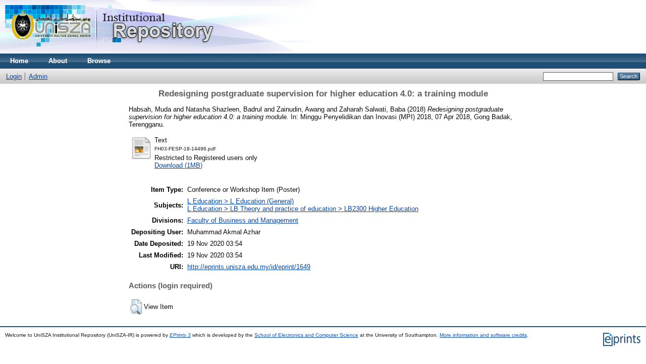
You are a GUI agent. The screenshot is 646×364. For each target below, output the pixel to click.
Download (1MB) (178, 165)
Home (19, 61)
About (57, 61)
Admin (38, 76)
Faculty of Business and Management (242, 220)
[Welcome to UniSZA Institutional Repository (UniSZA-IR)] (110, 51)
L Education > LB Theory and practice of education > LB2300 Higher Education (302, 209)
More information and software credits (483, 335)
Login (14, 76)
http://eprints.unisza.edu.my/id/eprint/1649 (248, 267)
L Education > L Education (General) (240, 201)
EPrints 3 (180, 335)
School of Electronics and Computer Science (306, 335)
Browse (99, 61)
